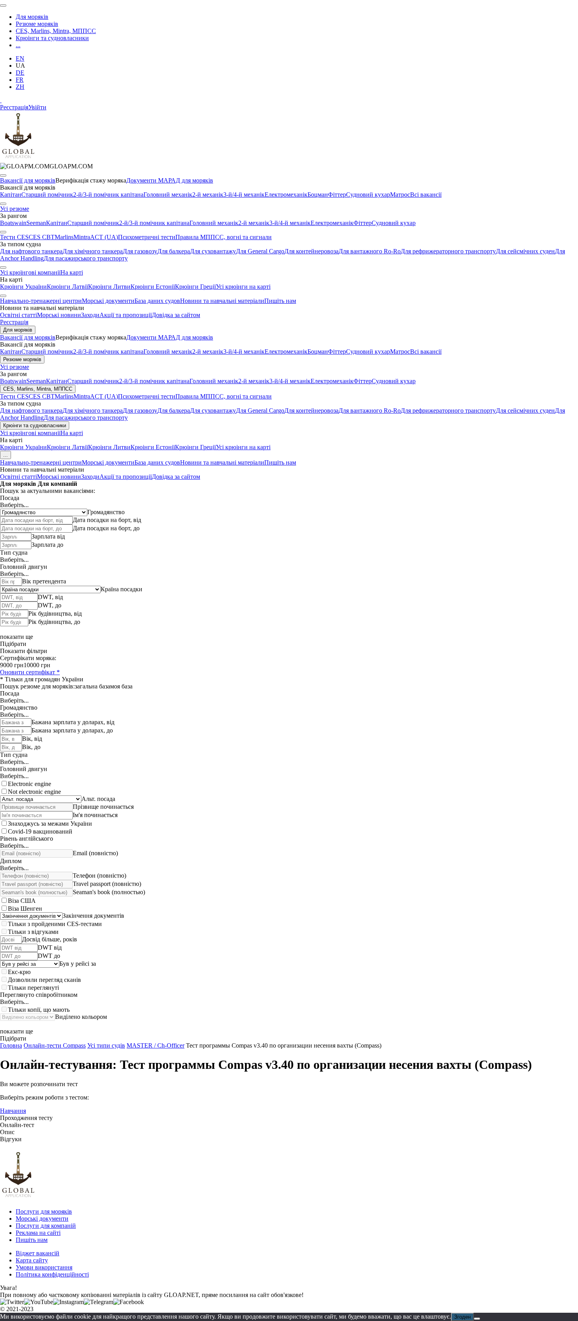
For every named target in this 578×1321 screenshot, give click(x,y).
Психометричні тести (146, 237)
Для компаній (57, 483)
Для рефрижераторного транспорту (448, 251)
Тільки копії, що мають (39, 1009)
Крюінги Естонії (153, 286)
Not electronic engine (34, 791)
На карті (72, 272)
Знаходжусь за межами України (50, 823)
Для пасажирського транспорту (86, 258)
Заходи (90, 315)
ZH (20, 86)
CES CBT (42, 237)
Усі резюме (14, 208)
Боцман (317, 194)
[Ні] (477, 1318)
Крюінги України (23, 286)
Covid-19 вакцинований (40, 831)
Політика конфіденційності (52, 1274)
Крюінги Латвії (67, 286)
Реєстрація (14, 107)
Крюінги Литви (109, 286)
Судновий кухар (368, 194)
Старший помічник (47, 194)
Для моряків (32, 16)
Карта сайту (32, 1260)
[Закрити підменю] (3, 175)
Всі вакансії (426, 194)
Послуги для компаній (46, 1225)
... (18, 45)
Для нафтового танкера (31, 251)
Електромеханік (286, 194)
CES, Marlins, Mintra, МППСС (56, 31)
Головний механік (168, 194)
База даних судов (157, 300)
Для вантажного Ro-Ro (370, 251)
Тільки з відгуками (33, 931)
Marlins (64, 237)
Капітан (10, 194)
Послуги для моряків (44, 1211)
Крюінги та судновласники (52, 38)
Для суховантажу (213, 251)
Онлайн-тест (17, 1125)
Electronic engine (29, 783)
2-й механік (207, 194)
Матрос (400, 194)
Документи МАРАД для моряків (169, 180)
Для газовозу (140, 251)
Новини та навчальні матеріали (222, 300)
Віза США (22, 900)
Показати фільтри (23, 651)
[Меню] (3, 5)
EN (20, 58)
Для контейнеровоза (311, 251)
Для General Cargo (260, 251)
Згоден (462, 1317)
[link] (46, 166)
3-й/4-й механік (244, 194)
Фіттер (337, 194)
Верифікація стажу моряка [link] (90, 180)
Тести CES (14, 237)
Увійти (37, 107)
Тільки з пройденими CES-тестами (55, 924)
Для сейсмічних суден (525, 251)
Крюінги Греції (195, 286)
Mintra (82, 237)
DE (20, 72)
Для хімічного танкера (93, 251)
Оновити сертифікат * (30, 672)
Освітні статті (18, 315)
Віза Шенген (25, 908)
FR (20, 79)
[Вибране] (1, 100)
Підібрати (13, 643)
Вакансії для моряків (27, 180)
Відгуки (11, 1139)
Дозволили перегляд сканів (44, 979)
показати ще (16, 636)
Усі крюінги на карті (243, 286)
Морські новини (59, 315)
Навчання (13, 1110)
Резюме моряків (37, 23)
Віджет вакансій (37, 1253)
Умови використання (44, 1267)
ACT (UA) (104, 237)
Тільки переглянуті (33, 987)
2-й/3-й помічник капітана (108, 194)
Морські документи (108, 300)
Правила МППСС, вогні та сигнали (223, 237)
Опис (7, 1132)
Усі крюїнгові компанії (30, 272)
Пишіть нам (280, 300)
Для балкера (173, 251)
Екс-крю (19, 972)
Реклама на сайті (38, 1232)
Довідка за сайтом (176, 315)
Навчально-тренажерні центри (41, 300)
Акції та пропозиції (125, 315)
